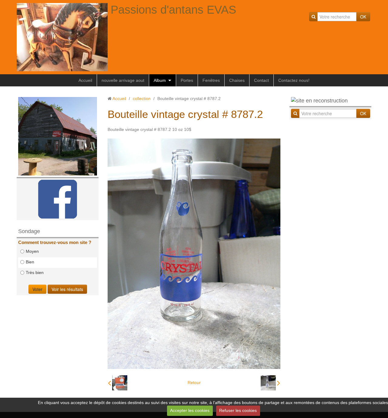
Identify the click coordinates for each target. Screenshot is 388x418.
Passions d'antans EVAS (173, 9)
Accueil (85, 80)
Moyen (32, 251)
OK (363, 17)
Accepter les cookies (189, 410)
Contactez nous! (293, 80)
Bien (30, 261)
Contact (261, 80)
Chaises (237, 80)
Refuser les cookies (238, 410)
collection (142, 98)
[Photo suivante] (270, 382)
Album (160, 80)
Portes (187, 80)
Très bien (35, 272)
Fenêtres (211, 80)
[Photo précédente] (117, 382)
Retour (194, 382)
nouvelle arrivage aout (123, 80)
